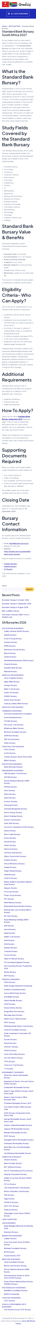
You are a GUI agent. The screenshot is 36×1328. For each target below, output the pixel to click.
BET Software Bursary (12, 1167)
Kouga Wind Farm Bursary (14, 1011)
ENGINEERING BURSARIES (12, 771)
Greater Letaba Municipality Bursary (18, 1125)
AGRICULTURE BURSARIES (13, 675)
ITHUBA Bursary (10, 721)
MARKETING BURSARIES (12, 1236)
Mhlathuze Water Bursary (14, 728)
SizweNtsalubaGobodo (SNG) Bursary (19, 660)
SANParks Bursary (11, 736)
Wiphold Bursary (10, 671)
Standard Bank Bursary (13, 668)
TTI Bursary (8, 1069)
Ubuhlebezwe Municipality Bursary (17, 1153)
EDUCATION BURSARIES (12, 764)
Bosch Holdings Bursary (13, 816)
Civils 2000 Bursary (11, 823)
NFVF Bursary (9, 1136)
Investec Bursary (10, 564)
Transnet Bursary (11, 951)
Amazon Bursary (10, 1160)
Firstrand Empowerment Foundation (18, 714)
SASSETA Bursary (11, 1202)
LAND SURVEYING (9, 1219)
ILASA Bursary (10, 753)
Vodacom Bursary (11, 1210)
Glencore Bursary (11, 849)
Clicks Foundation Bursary (14, 1262)
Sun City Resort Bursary (13, 1058)
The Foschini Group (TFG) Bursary (17, 1310)
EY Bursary (8, 569)
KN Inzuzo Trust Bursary (13, 725)
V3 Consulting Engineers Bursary (17, 962)
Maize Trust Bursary (12, 689)
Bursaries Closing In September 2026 (16, 604)
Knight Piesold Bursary (13, 871)
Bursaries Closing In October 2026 (15, 600)
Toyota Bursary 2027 (12, 1256)
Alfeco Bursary (10, 794)
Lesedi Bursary (9, 875)
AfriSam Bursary (10, 787)
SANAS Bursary (10, 1050)
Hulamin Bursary (10, 860)
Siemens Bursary (10, 948)
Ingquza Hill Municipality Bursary (17, 1129)
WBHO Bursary (10, 760)
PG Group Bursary (11, 892)
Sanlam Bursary (10, 657)
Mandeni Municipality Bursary (15, 1133)
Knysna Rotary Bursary (13, 1008)
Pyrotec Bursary (10, 1039)
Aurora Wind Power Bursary (15, 993)
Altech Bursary (10, 798)
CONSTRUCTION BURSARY (13, 747)
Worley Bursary (10, 972)
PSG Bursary (9, 1195)
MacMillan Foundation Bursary (16, 1290)
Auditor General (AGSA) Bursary (16, 631)
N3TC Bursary (9, 1022)
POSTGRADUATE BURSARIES (14, 1288)
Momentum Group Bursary (14, 650)
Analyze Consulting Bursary (15, 989)
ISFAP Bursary (9, 1004)
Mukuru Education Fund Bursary (16, 1191)
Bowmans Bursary (11, 1232)
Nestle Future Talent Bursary (15, 1019)
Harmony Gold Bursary (13, 853)
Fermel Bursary (10, 842)
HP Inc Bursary (10, 1184)
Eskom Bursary (10, 831)
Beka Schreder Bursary (13, 1163)
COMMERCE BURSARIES (12, 711)
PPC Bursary (9, 899)
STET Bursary (9, 1301)
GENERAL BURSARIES (11, 979)
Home (4, 26)
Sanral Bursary (10, 929)
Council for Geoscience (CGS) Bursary (19, 827)
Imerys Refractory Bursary (14, 864)
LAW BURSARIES (9, 1223)
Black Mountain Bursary (13, 767)
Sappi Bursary (9, 933)
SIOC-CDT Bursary (11, 1206)
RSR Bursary (9, 926)
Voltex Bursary (9, 743)
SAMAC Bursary (10, 696)
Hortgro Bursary (10, 685)
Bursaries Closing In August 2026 (15, 607)
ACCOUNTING (14, 26)
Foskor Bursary (10, 845)
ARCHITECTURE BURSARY (13, 707)
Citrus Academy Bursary (13, 678)
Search (4, 586)
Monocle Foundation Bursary (15, 732)
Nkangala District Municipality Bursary (19, 1140)
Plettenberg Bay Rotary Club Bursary (18, 1026)
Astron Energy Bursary (13, 812)
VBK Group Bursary (11, 739)
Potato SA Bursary (11, 693)
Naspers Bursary (10, 888)
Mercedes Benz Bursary (13, 1015)
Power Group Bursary (12, 895)
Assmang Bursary (11, 805)
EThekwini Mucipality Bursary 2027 (17, 1103)
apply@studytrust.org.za (18, 543)
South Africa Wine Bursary (14, 1054)
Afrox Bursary (9, 790)
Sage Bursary (9, 1199)
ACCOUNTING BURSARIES (12, 628)
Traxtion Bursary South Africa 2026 (18, 757)
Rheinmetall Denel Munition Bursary (18, 906)
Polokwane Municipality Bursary (16, 1143)
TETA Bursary (9, 1061)
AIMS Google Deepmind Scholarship (18, 986)
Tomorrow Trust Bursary (13, 1065)
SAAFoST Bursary (11, 1047)
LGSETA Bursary (10, 878)
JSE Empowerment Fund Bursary (17, 1188)
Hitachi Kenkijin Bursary (13, 1000)
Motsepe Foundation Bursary (15, 1248)
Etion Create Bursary (12, 834)
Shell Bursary (9, 944)
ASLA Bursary (9, 749)
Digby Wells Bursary (12, 682)
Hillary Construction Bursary (15, 856)
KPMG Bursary (10, 646)
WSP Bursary (9, 976)
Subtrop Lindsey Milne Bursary (16, 704)
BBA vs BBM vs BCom (10, 611)
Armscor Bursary (10, 801)
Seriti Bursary (9, 940)
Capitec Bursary (10, 1238)
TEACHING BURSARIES (11, 1298)
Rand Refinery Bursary (12, 903)
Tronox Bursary (10, 955)
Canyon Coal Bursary (12, 820)
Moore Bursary (10, 653)
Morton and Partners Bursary (15, 1266)
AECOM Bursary (10, 777)
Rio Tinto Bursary (11, 916)
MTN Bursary (9, 1252)
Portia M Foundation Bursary (15, 1030)
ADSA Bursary (9, 982)
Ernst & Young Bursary (13, 639)
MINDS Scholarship (11, 1294)
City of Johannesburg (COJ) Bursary (18, 1171)
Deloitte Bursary (10, 566)
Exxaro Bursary (10, 838)
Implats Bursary (10, 867)
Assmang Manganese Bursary (15, 809)
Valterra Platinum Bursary (14, 959)
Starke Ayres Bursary (12, 700)
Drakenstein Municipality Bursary (17, 1087)
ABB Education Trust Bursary (15, 773)
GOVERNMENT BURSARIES (13, 1072)
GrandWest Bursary (11, 997)
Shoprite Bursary (10, 664)
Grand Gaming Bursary (13, 717)
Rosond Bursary (10, 1043)
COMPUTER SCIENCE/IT (12, 1157)
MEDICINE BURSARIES (11, 1259)
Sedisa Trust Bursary (12, 937)
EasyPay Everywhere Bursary (15, 1174)
